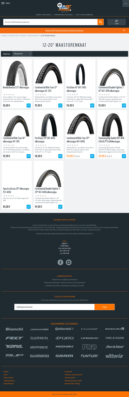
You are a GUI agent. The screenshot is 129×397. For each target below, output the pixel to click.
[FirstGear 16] (80, 73)
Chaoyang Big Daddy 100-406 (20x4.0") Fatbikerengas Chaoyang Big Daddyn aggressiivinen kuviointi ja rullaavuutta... (112, 151)
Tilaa (104, 307)
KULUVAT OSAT (14, 35)
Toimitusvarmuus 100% (73, 380)
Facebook (68, 371)
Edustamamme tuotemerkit (64, 323)
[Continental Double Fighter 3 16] (112, 73)
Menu (8, 3)
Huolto (6, 371)
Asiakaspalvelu (9, 380)
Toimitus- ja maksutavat (73, 374)
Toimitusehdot (69, 377)
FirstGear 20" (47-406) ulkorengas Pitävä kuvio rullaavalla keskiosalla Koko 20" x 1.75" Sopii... (79, 99)
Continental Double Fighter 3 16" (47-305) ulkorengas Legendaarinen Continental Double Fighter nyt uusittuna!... (112, 100)
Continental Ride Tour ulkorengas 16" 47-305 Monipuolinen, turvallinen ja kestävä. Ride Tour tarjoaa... (16, 150)
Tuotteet (4, 35)
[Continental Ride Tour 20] (80, 123)
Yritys (6, 374)
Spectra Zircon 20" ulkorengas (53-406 (16, 199)
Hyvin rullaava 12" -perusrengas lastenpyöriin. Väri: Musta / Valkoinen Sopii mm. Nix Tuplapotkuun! (16, 99)
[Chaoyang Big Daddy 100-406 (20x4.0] (112, 123)
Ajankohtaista (9, 383)
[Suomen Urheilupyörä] (64, 3)
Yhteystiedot (8, 377)
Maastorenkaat (33, 35)
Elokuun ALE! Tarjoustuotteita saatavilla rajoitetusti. (64, 30)
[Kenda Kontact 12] (17, 73)
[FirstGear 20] (48, 123)
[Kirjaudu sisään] (125, 3)
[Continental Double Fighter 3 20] (48, 174)
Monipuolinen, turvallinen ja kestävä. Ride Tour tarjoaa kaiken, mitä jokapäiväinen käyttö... (48, 99)
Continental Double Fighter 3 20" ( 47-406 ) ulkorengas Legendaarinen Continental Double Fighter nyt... (48, 200)
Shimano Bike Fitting (72, 383)
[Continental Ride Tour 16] (17, 123)
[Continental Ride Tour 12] (48, 73)
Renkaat (23, 35)
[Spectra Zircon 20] (17, 174)
